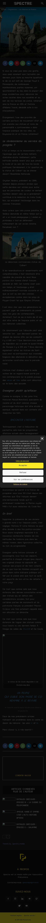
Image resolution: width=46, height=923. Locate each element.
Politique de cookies (20, 484)
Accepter (23, 465)
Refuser (23, 472)
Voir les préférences (23, 479)
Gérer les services (22, 461)
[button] (42, 438)
